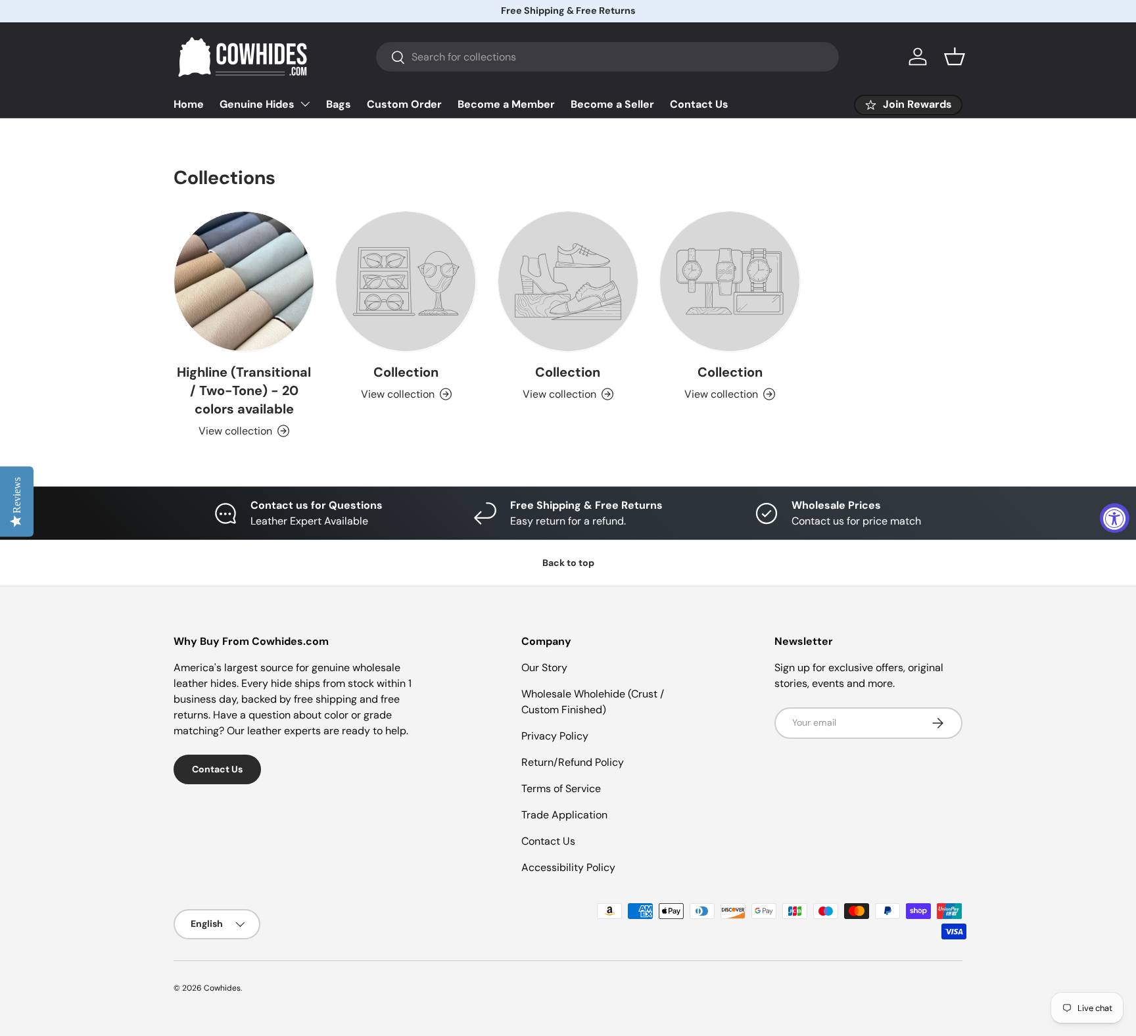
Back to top (568, 563)
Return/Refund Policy (572, 762)
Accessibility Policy (568, 867)
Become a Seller (612, 104)
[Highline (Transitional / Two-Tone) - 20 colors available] (244, 281)
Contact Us (699, 104)
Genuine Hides (257, 104)
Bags (338, 104)
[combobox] (607, 57)
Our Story (544, 667)
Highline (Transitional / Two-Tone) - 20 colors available (244, 390)
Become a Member (506, 104)
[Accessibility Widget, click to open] (1114, 518)
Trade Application (564, 815)
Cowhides (222, 988)
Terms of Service (561, 788)
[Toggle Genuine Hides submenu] (305, 104)
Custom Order (404, 104)
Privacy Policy (554, 736)
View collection (398, 394)
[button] (954, 56)
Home (189, 104)
